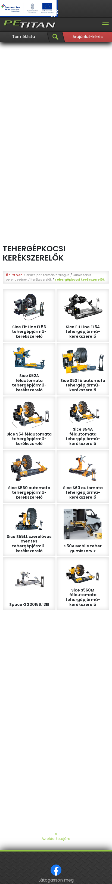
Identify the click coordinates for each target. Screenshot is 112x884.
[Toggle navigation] (105, 24)
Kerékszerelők (41, 279)
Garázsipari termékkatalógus (47, 275)
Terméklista (23, 36)
